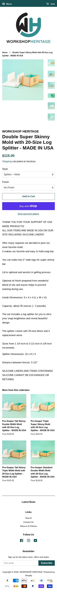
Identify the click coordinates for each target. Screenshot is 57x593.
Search (28, 518)
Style (5, 169)
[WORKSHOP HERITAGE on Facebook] (21, 541)
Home (4, 52)
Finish (5, 182)
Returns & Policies (28, 526)
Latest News (28, 502)
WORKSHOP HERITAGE (31, 572)
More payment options (28, 214)
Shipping (7, 161)
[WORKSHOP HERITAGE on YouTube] (35, 541)
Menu (9, 4)
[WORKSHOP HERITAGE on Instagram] (28, 541)
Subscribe (46, 563)
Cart (52, 4)
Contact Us (28, 522)
